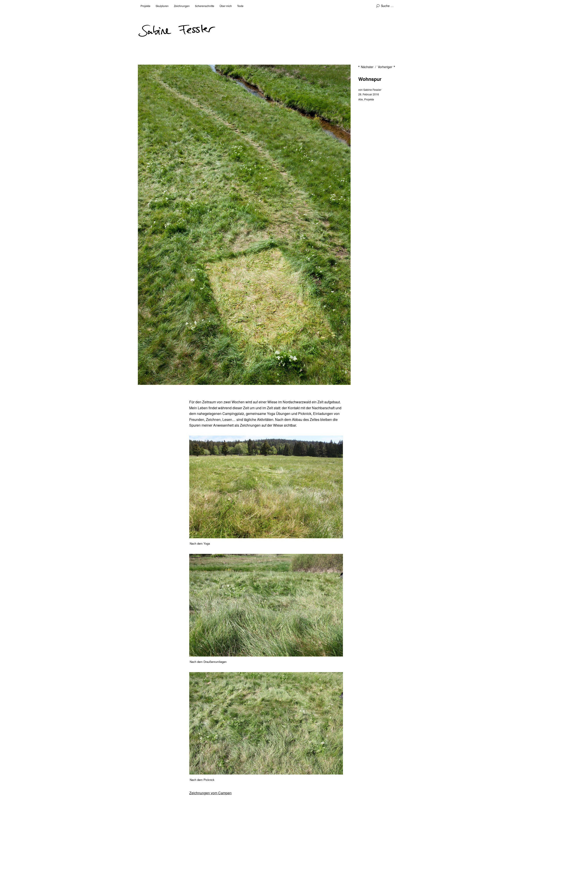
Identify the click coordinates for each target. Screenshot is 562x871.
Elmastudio (271, 856)
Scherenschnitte (204, 6)
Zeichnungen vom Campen (210, 792)
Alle (360, 99)
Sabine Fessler (372, 89)
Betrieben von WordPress (220, 856)
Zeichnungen (182, 6)
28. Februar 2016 (368, 94)
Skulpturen (162, 6)
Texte (240, 6)
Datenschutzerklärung (184, 856)
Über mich (226, 6)
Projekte (145, 6)
